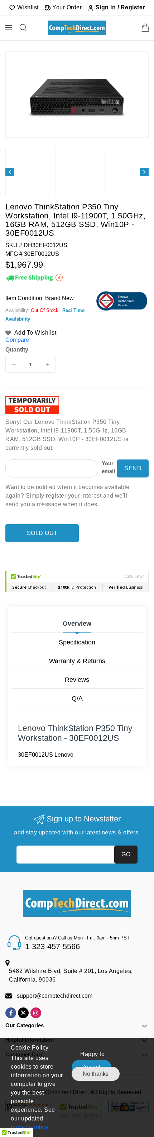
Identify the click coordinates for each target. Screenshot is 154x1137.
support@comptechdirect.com (54, 996)
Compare (17, 340)
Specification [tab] (77, 642)
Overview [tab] (77, 623)
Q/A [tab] (77, 698)
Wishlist (27, 7)
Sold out (42, 533)
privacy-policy (29, 1127)
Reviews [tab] (77, 679)
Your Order (66, 7)
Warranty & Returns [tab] (77, 661)
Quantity (16, 349)
